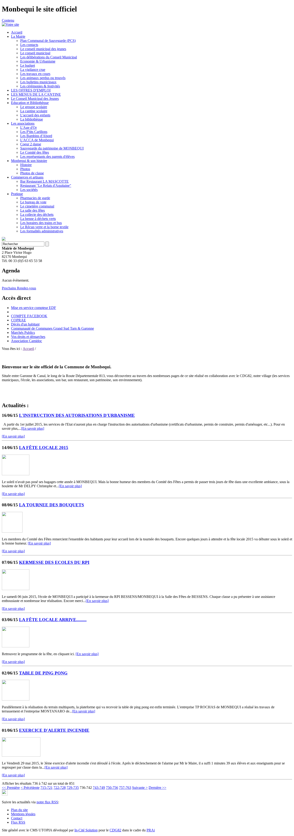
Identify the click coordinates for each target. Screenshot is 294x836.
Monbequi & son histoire (29, 161)
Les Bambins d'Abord (36, 136)
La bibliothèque (31, 119)
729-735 (73, 788)
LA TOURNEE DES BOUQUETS (51, 504)
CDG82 (115, 830)
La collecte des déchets (37, 214)
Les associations (22, 123)
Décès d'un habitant (25, 324)
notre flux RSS (47, 802)
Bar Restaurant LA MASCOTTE (44, 181)
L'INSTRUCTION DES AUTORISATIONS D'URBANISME (77, 415)
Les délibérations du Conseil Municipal (48, 57)
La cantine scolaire (33, 111)
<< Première (11, 788)
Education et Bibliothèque (30, 103)
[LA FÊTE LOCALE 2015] (15, 474)
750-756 (112, 788)
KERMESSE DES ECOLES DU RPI (54, 562)
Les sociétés (29, 190)
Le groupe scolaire (33, 107)
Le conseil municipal (35, 53)
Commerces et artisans (27, 177)
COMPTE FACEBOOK (29, 316)
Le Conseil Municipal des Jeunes (35, 99)
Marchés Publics (23, 332)
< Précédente (30, 788)
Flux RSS (18, 822)
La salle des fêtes (32, 210)
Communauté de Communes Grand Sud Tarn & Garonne (52, 328)
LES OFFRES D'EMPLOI (31, 90)
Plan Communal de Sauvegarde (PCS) (48, 41)
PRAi (151, 830)
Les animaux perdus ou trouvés (42, 78)
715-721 (46, 788)
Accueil (16, 32)
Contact (16, 818)
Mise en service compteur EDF (33, 308)
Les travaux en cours (35, 74)
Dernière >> (157, 788)
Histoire (26, 165)
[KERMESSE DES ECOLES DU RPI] (15, 589)
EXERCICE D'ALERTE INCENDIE (54, 730)
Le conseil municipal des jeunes (43, 49)
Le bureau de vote (33, 202)
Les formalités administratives (41, 231)
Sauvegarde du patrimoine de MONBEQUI (52, 148)
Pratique (17, 194)
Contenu (8, 20)
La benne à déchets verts (38, 219)
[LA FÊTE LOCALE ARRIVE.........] (15, 646)
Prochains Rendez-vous (19, 288)
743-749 (99, 788)
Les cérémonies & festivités (40, 86)
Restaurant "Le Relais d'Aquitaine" (45, 185)
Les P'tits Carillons (33, 132)
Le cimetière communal (37, 206)
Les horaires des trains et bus (41, 223)
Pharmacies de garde (35, 198)
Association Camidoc (26, 341)
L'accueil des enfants (35, 115)
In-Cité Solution (86, 830)
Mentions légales (23, 814)
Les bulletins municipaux (38, 82)
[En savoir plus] (32, 428)
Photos (25, 169)
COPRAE (18, 320)
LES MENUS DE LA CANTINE (36, 94)
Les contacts (29, 45)
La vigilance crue (32, 70)
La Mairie (18, 36)
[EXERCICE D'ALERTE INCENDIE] (21, 755)
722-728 (60, 788)
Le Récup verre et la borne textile (44, 227)
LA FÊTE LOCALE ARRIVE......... (53, 619)
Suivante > (140, 788)
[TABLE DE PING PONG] (15, 699)
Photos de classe (32, 173)
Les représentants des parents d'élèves (47, 157)
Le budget (27, 65)
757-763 (125, 788)
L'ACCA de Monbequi (37, 140)
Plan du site (19, 810)
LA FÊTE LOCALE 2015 (43, 447)
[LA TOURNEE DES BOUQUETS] (12, 531)
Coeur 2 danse (30, 144)
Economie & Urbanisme (37, 61)
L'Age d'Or (28, 128)
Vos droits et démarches (28, 337)
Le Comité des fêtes (34, 152)
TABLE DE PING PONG (43, 673)
